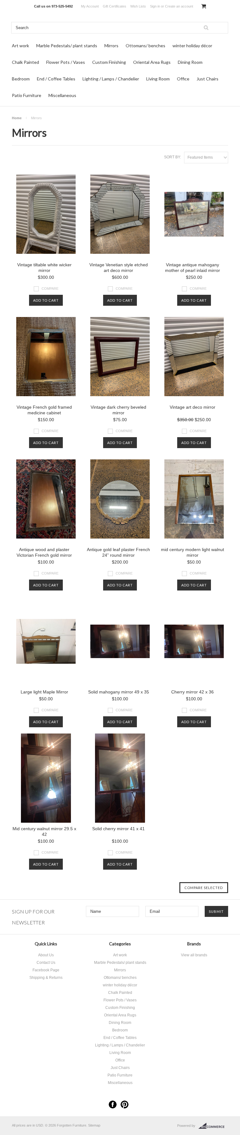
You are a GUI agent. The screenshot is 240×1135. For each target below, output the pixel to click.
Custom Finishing (109, 62)
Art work (20, 45)
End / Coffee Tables (56, 78)
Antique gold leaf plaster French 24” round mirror (118, 552)
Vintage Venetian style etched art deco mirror (118, 267)
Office (183, 78)
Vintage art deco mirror (192, 407)
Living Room (158, 78)
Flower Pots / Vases (65, 62)
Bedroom (21, 78)
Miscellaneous (62, 95)
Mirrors (111, 45)
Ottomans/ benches (145, 45)
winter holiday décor (192, 45)
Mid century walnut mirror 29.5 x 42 (44, 831)
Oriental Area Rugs (152, 62)
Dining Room (190, 62)
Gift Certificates (114, 6)
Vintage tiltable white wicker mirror (44, 267)
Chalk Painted (25, 62)
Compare (50, 288)
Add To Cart (46, 300)
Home (17, 118)
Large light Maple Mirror (44, 691)
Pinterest (124, 1104)
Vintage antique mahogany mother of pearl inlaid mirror (192, 267)
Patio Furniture (26, 95)
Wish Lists (138, 6)
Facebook (113, 1104)
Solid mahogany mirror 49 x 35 (118, 691)
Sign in (155, 6)
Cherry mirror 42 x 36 (192, 691)
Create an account (179, 6)
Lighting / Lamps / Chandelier (110, 78)
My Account (90, 6)
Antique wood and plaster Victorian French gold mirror (44, 552)
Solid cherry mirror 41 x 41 (118, 828)
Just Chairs (207, 78)
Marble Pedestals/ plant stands (66, 45)
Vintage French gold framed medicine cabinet (44, 410)
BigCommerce (213, 1125)
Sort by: (172, 157)
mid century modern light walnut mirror (192, 552)
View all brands (194, 955)
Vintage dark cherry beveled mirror (118, 410)
